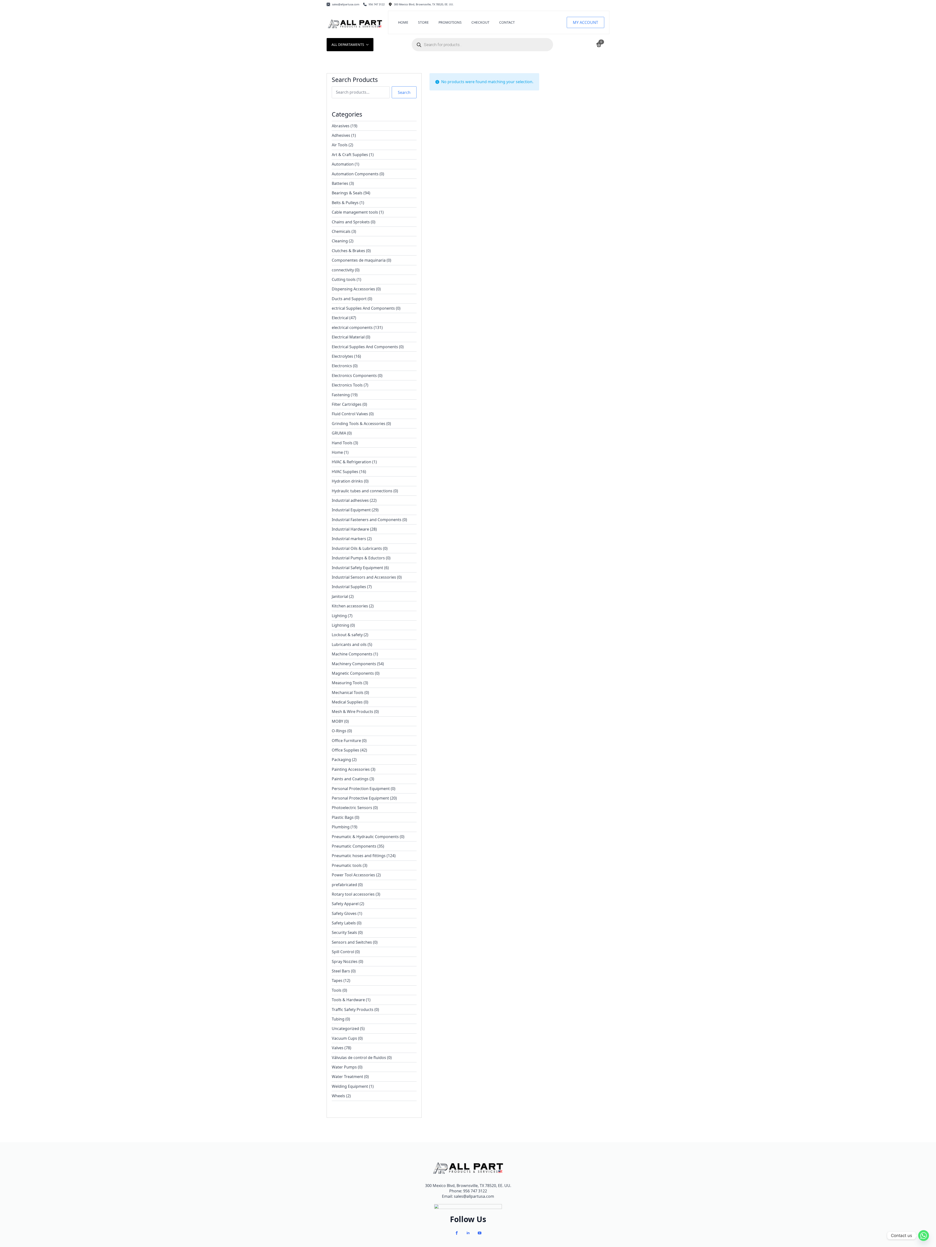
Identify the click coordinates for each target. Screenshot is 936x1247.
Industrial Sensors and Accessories (364, 577)
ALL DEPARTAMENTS (348, 44)
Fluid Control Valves (350, 413)
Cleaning (340, 241)
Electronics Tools (347, 385)
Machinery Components (354, 663)
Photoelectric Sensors (352, 807)
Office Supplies (345, 750)
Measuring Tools (347, 682)
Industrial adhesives (350, 500)
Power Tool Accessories (353, 875)
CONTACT (507, 22)
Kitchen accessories (350, 606)
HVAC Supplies (345, 471)
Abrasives (341, 126)
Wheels (338, 1096)
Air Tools (340, 145)
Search (404, 92)
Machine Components (352, 654)
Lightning (340, 625)
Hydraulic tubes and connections (362, 491)
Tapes (337, 980)
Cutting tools (344, 279)
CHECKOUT (480, 22)
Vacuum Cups (344, 1038)
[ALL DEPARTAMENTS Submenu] (368, 44)
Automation (343, 164)
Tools (336, 990)
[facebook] (456, 1233)
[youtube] (479, 1233)
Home (337, 452)
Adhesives (341, 135)
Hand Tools (342, 442)
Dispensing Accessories (353, 289)
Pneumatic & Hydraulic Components (365, 836)
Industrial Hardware (350, 529)
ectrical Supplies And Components (363, 308)
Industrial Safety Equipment (357, 567)
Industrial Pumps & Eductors (358, 558)
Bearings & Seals (347, 193)
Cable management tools (355, 212)
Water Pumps (344, 1067)
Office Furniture (346, 740)
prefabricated (344, 884)
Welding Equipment (350, 1086)
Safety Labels (344, 923)
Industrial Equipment (351, 510)
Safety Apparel (345, 903)
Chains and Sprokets (351, 222)
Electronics (342, 365)
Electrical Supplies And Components (365, 346)
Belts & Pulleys (345, 202)
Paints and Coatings (350, 779)
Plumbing (341, 827)
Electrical (340, 317)
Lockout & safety (347, 634)
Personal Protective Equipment (360, 798)
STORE (423, 22)
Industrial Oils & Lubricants (357, 548)
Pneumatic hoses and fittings (359, 855)
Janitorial (340, 596)
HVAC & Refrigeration (351, 462)
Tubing (338, 1019)
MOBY (337, 721)
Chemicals (341, 231)
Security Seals (344, 932)
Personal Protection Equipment (361, 788)
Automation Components (355, 174)
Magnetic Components (353, 673)
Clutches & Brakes (348, 250)
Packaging (341, 759)
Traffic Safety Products (352, 1009)
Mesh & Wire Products (352, 711)
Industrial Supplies (349, 586)
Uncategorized (345, 1028)
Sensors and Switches (352, 942)
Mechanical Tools (347, 692)
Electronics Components (354, 375)
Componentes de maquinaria (359, 260)
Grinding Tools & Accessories (358, 423)
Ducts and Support (349, 298)
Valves (337, 1047)
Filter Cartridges (346, 404)
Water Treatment (347, 1076)
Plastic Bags (343, 817)
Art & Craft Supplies (350, 154)
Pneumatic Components (354, 846)
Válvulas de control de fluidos (359, 1057)
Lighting (339, 615)
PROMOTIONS (450, 22)
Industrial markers (349, 538)
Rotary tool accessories (353, 894)
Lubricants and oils (349, 644)
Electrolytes (342, 356)
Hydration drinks (347, 481)
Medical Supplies (347, 702)
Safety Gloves (344, 913)
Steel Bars (341, 971)
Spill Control (343, 951)
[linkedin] (468, 1233)
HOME (403, 22)
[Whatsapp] (923, 1235)
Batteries (340, 183)
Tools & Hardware (348, 999)
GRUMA (339, 433)
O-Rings (339, 730)
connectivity (343, 270)
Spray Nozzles (345, 961)
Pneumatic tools (347, 865)
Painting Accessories (351, 769)
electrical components (352, 327)
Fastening (341, 394)
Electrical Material (348, 337)
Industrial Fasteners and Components (366, 519)
